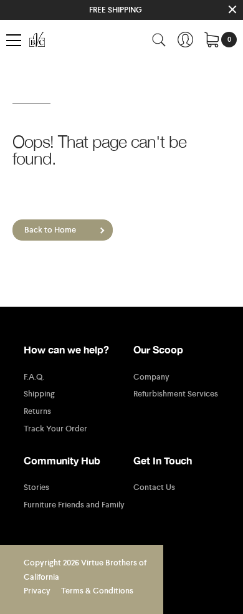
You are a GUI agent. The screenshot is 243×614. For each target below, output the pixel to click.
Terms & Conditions (97, 590)
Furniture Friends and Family (74, 505)
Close (232, 9)
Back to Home (50, 229)
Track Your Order (55, 429)
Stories (36, 487)
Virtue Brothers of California (39, 39)
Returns (37, 411)
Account (185, 39)
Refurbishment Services (175, 394)
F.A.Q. (34, 377)
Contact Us (154, 487)
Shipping (39, 394)
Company (151, 377)
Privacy (37, 590)
